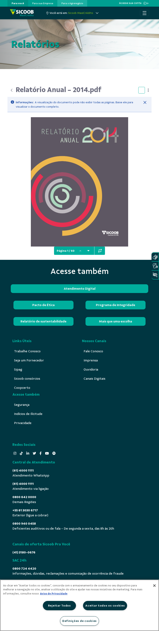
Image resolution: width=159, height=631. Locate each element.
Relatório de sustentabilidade (43, 321)
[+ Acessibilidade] (155, 275)
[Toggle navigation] (144, 13)
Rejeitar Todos (59, 605)
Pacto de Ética (43, 305)
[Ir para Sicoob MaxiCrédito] (22, 13)
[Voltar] (11, 90)
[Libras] (155, 257)
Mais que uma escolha (115, 321)
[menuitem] (17, 3)
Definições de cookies (79, 620)
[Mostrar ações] (148, 90)
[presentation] (17, 3)
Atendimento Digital (79, 289)
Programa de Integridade (115, 305)
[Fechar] (145, 102)
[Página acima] (80, 251)
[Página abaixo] (88, 251)
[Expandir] (100, 251)
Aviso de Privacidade (53, 593)
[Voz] (155, 266)
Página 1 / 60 (66, 250)
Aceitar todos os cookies (105, 605)
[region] (79, 605)
